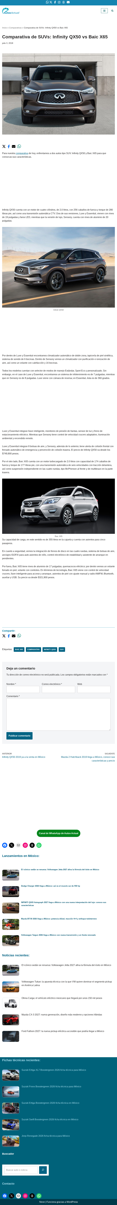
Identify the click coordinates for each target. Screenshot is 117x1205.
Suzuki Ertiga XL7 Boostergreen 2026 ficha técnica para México (54, 1070)
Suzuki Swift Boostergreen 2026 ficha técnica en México (50, 1119)
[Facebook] (4, 845)
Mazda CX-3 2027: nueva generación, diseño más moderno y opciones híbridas (62, 1014)
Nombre (11, 684)
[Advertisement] (58, 184)
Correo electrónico (52, 684)
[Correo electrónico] (18, 845)
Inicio (4, 28)
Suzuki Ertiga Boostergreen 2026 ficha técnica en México (50, 1103)
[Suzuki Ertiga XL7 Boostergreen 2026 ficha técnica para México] (10, 1076)
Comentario (13, 696)
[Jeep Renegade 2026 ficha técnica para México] (10, 1142)
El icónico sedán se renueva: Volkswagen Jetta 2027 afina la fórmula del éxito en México (60, 869)
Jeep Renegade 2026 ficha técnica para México (46, 1136)
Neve (42, 1202)
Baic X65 (19, 650)
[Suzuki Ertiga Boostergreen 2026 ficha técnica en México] (10, 1109)
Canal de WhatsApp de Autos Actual (58, 833)
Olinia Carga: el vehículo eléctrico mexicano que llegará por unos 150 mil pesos (62, 998)
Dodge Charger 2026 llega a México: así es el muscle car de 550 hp (50, 886)
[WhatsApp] (39, 845)
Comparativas (15, 28)
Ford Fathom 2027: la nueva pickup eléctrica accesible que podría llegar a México (63, 1031)
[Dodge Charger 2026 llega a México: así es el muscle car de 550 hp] (10, 892)
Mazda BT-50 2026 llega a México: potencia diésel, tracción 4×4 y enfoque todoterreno (59, 919)
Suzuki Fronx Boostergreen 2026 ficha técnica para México (51, 1086)
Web (79, 684)
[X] (11, 845)
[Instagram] (25, 845)
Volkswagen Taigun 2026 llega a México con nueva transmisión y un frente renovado (58, 935)
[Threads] (32, 845)
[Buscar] (112, 11)
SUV (62, 650)
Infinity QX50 (50, 650)
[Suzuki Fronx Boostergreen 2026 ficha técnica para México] (10, 1092)
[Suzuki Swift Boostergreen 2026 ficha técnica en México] (10, 1125)
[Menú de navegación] (104, 10)
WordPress (72, 1202)
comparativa (22, 153)
